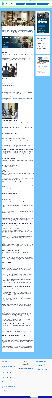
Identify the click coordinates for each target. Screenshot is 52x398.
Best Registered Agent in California (8, 377)
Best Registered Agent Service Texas (8, 383)
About (20, 370)
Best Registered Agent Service (7, 370)
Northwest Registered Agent (42, 38)
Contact (23, 370)
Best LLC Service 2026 (5, 361)
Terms (31, 370)
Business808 (9, 3)
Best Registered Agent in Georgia (7, 372)
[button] (20, 4)
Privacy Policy (27, 370)
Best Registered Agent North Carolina (8, 390)
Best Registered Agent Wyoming (7, 375)
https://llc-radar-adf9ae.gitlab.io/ (41, 369)
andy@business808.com (28, 368)
